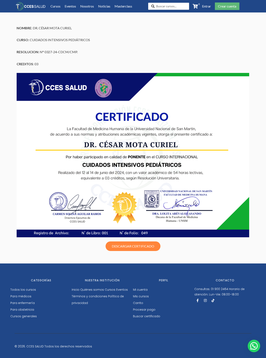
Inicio (75, 290)
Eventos (122, 290)
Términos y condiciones (89, 296)
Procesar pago (144, 310)
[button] (205, 6)
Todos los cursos (23, 290)
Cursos (110, 290)
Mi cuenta (140, 290)
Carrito (138, 303)
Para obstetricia (22, 310)
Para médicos (20, 296)
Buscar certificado (146, 316)
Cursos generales (23, 316)
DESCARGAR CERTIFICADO (133, 246)
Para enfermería (22, 303)
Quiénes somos (92, 290)
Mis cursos (141, 296)
